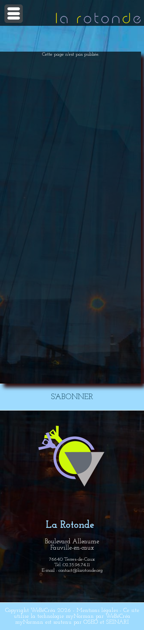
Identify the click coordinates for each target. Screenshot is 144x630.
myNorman (80, 616)
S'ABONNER (72, 397)
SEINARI (117, 622)
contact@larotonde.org (80, 570)
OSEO (90, 622)
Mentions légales (97, 610)
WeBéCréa (43, 610)
